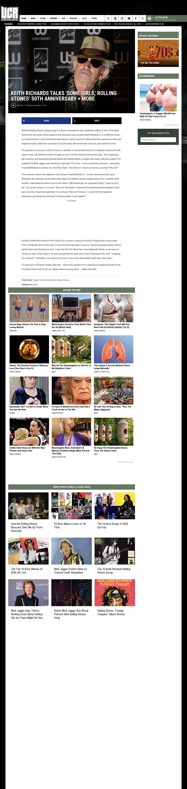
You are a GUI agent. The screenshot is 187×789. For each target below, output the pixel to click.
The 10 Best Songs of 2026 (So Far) (112, 525)
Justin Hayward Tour (154, 24)
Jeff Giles (20, 105)
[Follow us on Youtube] (129, 18)
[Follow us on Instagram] (122, 18)
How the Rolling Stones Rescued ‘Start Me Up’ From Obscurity (26, 527)
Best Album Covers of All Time (127, 24)
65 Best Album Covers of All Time (70, 525)
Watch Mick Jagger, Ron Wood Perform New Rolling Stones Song (71, 614)
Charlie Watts (73, 159)
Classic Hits (38, 280)
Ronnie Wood (56, 159)
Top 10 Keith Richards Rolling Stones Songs (113, 570)
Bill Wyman (33, 167)
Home (23, 18)
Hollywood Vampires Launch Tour (32, 24)
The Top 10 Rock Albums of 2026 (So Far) (26, 570)
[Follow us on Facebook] (135, 18)
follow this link (89, 269)
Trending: (8, 24)
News (33, 18)
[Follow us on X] (142, 18)
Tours (94, 18)
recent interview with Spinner (54, 139)
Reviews (53, 18)
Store (43, 18)
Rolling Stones (37, 130)
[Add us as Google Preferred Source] (115, 18)
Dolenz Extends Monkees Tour (97, 24)
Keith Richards (92, 134)
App (63, 18)
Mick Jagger (40, 163)
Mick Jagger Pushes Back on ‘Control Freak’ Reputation (70, 570)
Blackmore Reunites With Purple (65, 24)
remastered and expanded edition (84, 130)
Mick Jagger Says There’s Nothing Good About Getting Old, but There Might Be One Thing (26, 614)
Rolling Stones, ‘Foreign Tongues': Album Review (111, 612)
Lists (84, 18)
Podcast (73, 18)
